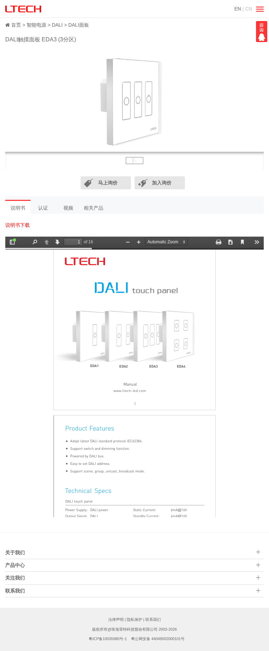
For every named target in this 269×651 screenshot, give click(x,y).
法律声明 (116, 619)
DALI (57, 25)
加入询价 (162, 182)
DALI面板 (78, 25)
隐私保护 (134, 619)
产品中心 (15, 565)
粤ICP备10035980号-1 (108, 639)
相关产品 (93, 208)
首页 (16, 25)
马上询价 (108, 182)
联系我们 (153, 619)
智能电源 (36, 25)
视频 (68, 208)
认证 (43, 208)
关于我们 (15, 552)
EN (237, 9)
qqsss (261, 31)
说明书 (18, 208)
